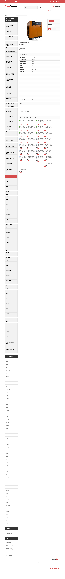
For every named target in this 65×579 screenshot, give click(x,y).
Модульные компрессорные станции (10, 343)
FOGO (7, 416)
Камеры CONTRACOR (9, 56)
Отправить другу (22, 48)
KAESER (7, 283)
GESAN (7, 431)
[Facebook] (57, 559)
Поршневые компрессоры (10, 250)
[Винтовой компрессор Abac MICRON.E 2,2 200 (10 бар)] (40, 121)
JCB (6, 450)
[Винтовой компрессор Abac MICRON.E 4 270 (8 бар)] (23, 157)
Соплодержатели (8, 143)
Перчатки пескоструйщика (10, 160)
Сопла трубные (8, 131)
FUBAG (7, 260)
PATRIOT (7, 475)
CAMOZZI (7, 377)
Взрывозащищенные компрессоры (9, 339)
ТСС (6, 520)
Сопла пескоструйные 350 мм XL (10, 135)
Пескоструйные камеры (9, 53)
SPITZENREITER (8, 280)
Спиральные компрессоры (10, 318)
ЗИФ (7, 247)
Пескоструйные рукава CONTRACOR (9, 141)
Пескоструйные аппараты (10, 29)
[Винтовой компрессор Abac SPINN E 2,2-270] (31, 133)
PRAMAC (7, 478)
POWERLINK (7, 477)
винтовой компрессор (8, 542)
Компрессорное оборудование (11, 15)
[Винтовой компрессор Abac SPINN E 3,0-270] (40, 145)
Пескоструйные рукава (9, 137)
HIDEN (7, 438)
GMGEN (7, 432)
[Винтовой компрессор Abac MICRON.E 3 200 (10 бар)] (48, 127)
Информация (9, 528)
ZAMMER (7, 242)
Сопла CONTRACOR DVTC (10, 98)
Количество (50, 24)
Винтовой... (20, 123)
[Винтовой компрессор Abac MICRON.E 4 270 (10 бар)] (48, 151)
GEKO (7, 423)
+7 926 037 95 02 (31, 1)
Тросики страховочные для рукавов (10, 170)
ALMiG (7, 196)
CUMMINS (7, 388)
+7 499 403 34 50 (31, 0)
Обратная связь (52, 1)
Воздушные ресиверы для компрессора (10, 346)
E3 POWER (7, 395)
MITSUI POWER (8, 468)
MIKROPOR (7, 462)
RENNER (7, 237)
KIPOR (7, 453)
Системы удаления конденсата (10, 39)
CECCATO (7, 209)
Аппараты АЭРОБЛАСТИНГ (10, 36)
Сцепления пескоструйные (10, 146)
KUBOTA (7, 456)
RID (6, 486)
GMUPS (7, 434)
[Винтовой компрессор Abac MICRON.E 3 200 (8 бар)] (23, 133)
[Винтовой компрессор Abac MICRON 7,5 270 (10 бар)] (40, 151)
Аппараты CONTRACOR (9, 31)
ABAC (7, 181)
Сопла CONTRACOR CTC (10, 96)
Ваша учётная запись (49, 7)
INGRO (7, 227)
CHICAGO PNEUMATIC (9, 300)
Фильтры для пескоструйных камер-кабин (10, 173)
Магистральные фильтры (9, 352)
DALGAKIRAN (8, 214)
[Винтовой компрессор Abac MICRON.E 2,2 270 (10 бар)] (23, 127)
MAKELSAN (7, 459)
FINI (6, 189)
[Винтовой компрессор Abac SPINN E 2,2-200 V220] (40, 139)
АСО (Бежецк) (8, 505)
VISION (7, 495)
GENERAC (7, 425)
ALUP (7, 199)
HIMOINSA (7, 440)
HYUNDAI (7, 444)
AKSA (7, 364)
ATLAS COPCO (8, 201)
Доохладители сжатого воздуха (9, 45)
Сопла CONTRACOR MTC (10, 111)
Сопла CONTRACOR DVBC (10, 106)
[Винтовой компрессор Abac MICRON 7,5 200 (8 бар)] (31, 139)
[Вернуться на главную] (6, 15)
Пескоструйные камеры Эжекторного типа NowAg (10, 74)
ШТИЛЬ (7, 523)
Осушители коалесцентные (10, 41)
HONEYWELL (7, 443)
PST (6, 480)
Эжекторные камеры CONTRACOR (9, 62)
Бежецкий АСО (8, 255)
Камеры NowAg (8, 67)
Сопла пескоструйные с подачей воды (10, 80)
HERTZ (7, 222)
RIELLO (7, 487)
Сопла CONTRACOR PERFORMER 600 (9, 87)
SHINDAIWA (7, 490)
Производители (10, 356)
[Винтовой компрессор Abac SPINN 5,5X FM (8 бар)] (23, 145)
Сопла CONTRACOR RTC (10, 93)
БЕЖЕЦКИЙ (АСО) (9, 245)
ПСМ (7, 517)
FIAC (7, 219)
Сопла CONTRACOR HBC (10, 124)
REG (6, 481)
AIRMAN (7, 194)
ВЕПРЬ (7, 508)
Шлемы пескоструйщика (10, 155)
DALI (7, 308)
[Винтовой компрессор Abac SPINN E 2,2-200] (40, 127)
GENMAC (7, 429)
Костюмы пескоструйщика (10, 158)
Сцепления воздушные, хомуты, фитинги (10, 149)
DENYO (7, 392)
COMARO (7, 212)
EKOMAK (7, 217)
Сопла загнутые (8, 129)
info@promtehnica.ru (51, 570)
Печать (21, 49)
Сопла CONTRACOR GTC (10, 116)
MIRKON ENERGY (8, 465)
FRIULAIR (7, 419)
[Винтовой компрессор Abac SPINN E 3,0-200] (48, 139)
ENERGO (7, 407)
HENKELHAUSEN (8, 435)
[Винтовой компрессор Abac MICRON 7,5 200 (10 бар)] (23, 139)
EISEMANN (7, 398)
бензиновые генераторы (8, 549)
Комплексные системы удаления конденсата (9, 48)
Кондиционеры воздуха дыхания (9, 166)
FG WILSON (7, 410)
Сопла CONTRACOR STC (10, 108)
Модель (20, 44)
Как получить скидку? (9, 533)
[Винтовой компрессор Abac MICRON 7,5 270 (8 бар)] (31, 151)
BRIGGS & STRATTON (9, 376)
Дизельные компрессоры (10, 290)
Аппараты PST (8, 34)
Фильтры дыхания (9, 163)
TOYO (7, 493)
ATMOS (7, 204)
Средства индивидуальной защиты (10, 153)
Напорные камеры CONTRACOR (11, 58)
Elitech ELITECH (8, 257)
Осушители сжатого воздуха (10, 349)
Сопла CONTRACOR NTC (10, 113)
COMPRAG (7, 186)
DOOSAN (7, 303)
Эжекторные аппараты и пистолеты (9, 26)
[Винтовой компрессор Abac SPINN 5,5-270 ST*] (31, 121)
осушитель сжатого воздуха (9, 545)
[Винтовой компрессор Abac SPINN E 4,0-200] (31, 157)
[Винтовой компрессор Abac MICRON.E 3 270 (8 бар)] (48, 133)
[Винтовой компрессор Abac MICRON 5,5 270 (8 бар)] (23, 121)
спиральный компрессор (8, 552)
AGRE (7, 361)
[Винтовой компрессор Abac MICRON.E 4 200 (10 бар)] (23, 151)
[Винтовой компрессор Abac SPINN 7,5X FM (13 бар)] (48, 163)
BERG (7, 184)
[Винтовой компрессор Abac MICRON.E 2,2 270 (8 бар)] (31, 127)
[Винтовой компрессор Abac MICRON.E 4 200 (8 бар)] (48, 145)
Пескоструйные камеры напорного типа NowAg (10, 70)
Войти (50, 10)
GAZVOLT (7, 422)
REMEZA (7, 191)
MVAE (7, 471)
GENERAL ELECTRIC (8, 426)
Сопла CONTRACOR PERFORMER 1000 (9, 90)
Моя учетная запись (41, 563)
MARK (7, 234)
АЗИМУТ (7, 502)
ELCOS (7, 401)
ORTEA (7, 474)
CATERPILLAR (8, 379)
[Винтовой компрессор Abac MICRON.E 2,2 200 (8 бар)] (48, 121)
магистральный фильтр (8, 551)
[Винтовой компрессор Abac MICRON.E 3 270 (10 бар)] (40, 133)
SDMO (7, 489)
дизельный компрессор (8, 555)
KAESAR (7, 229)
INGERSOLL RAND (9, 224)
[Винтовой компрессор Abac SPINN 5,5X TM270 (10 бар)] (40, 157)
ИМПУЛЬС (7, 514)
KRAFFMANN (8, 232)
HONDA (7, 441)
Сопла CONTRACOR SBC (10, 101)
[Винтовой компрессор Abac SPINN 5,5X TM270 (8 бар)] (48, 157)
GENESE (7, 428)
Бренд (20, 45)
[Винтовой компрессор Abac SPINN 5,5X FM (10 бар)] (31, 145)
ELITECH (7, 404)
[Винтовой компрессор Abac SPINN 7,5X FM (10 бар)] (23, 169)
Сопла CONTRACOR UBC (10, 103)
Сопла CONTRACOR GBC (10, 121)
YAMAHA (7, 496)
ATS (6, 373)
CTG (6, 386)
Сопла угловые (8, 126)
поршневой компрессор (8, 548)
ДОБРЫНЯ (7, 511)
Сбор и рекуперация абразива (10, 51)
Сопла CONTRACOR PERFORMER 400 (9, 83)
